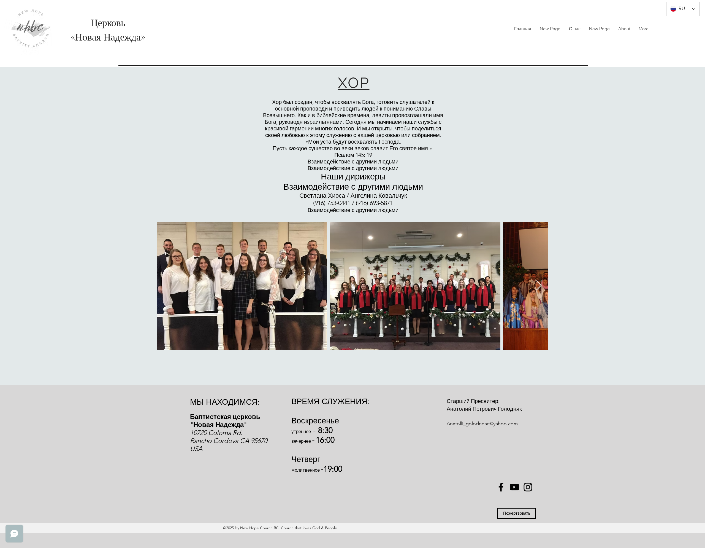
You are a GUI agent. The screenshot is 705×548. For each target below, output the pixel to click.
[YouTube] (514, 487)
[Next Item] (539, 285)
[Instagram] (528, 487)
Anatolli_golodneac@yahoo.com (482, 424)
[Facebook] (501, 487)
